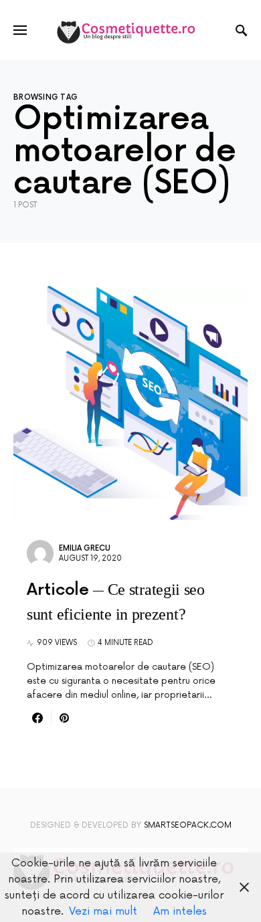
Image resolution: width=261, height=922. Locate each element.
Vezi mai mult (103, 911)
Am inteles (180, 911)
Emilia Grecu (84, 548)
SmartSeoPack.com (188, 825)
